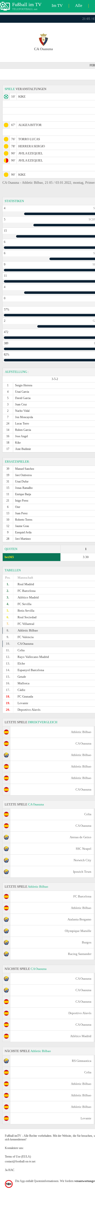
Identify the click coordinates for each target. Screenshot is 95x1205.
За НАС (9, 1170)
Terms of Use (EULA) (18, 1156)
